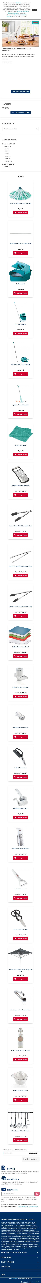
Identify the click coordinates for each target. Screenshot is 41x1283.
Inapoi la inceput (30, 1159)
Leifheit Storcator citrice (20, 1090)
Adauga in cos (20, 213)
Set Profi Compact (20, 324)
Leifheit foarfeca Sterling (20, 929)
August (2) (8, 146)
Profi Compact (20, 284)
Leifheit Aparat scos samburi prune (20, 1010)
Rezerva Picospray (20, 445)
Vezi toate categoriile (20, 112)
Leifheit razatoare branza (20, 808)
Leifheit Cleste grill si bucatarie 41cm (20, 566)
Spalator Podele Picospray (20, 405)
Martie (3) (7, 158)
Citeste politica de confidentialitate (28, 1206)
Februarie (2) (8, 161)
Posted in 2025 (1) (8, 164)
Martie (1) (7, 166)
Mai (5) (7, 153)
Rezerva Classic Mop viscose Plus (20, 203)
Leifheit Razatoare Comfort (20, 687)
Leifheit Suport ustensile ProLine (20, 1131)
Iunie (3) (7, 151)
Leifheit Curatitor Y (20, 889)
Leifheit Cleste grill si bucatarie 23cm (20, 526)
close (34, 9)
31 (11, 1153)
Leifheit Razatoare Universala (20, 485)
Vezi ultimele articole (20, 92)
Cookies (18, 3)
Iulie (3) (7, 149)
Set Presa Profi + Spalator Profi (20, 364)
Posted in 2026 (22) (8, 144)
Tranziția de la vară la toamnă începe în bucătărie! (16, 49)
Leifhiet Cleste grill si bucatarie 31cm (20, 606)
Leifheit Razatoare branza (20, 727)
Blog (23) (6, 108)
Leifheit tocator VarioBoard (20, 647)
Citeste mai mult (7, 62)
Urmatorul (34, 1153)
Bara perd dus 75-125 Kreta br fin (20, 243)
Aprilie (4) (7, 156)
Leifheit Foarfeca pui (20, 768)
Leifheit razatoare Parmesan (20, 848)
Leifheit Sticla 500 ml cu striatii (20, 1050)
